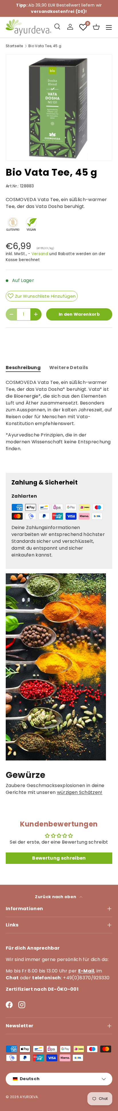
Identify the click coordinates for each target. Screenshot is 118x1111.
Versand (40, 254)
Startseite (14, 46)
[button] (96, 27)
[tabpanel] (59, 421)
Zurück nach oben (56, 897)
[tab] (23, 368)
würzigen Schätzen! (80, 792)
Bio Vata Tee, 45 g (44, 46)
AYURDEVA (29, 1096)
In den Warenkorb (79, 314)
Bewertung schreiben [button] (59, 858)
